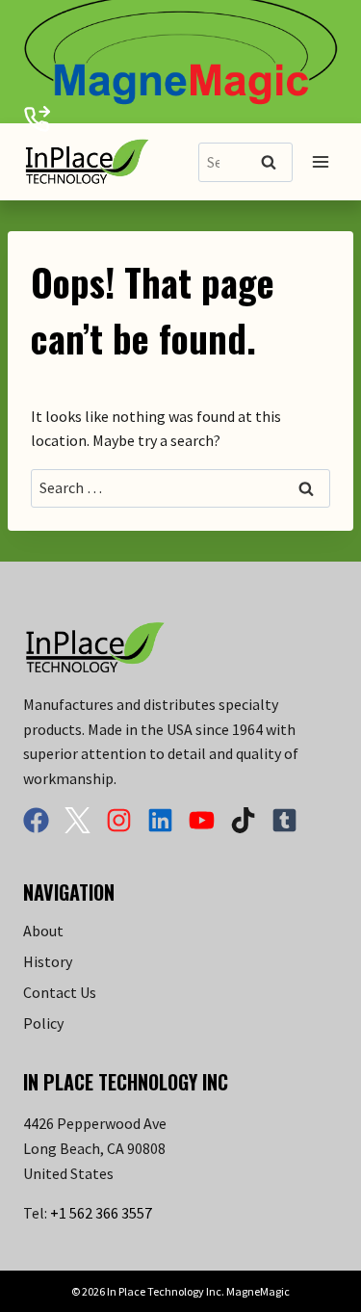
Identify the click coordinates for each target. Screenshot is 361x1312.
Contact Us (59, 992)
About (43, 930)
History (47, 961)
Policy (43, 1023)
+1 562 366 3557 (101, 1212)
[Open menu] (320, 162)
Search (274, 163)
